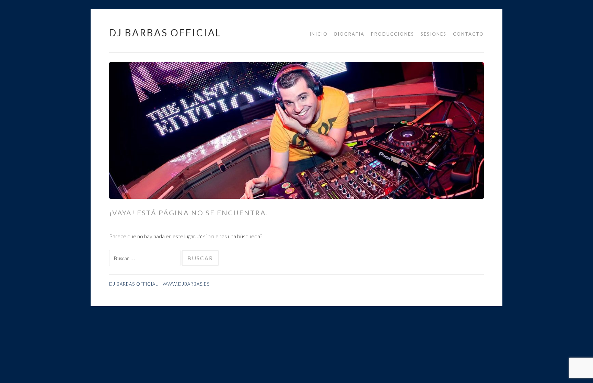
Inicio (319, 34)
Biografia (349, 34)
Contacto (468, 34)
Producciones (392, 34)
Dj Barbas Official (165, 32)
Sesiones (433, 34)
